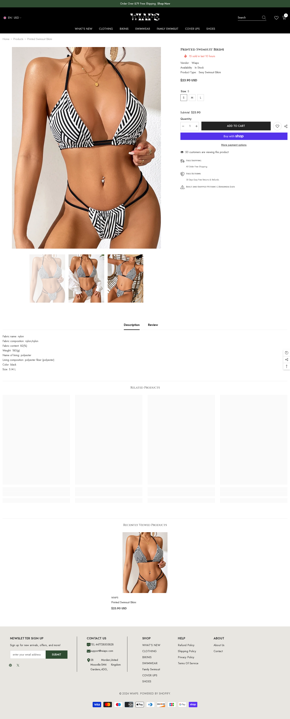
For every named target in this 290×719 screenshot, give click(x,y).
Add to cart (235, 126)
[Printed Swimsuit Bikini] (145, 562)
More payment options (234, 145)
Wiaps (195, 63)
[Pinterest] (10, 665)
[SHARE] (284, 126)
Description (132, 325)
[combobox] (249, 17)
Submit (56, 655)
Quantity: (186, 119)
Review (153, 325)
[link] (36, 494)
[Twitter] (17, 665)
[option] (86, 148)
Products (18, 39)
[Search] (252, 18)
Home (6, 39)
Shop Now (163, 4)
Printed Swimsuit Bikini (123, 602)
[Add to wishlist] (277, 126)
